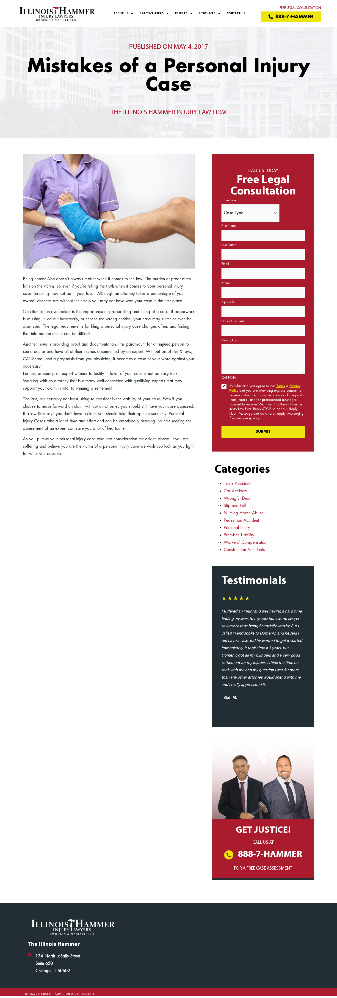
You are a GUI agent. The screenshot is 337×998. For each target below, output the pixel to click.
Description (229, 340)
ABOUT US (120, 13)
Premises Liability (239, 535)
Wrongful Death (238, 498)
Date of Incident (234, 321)
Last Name (230, 245)
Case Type (230, 200)
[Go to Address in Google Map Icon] (30, 955)
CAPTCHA (228, 378)
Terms (280, 386)
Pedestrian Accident (242, 520)
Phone (227, 283)
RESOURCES (207, 13)
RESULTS (181, 13)
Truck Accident (237, 484)
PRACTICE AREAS (152, 13)
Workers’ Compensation (245, 542)
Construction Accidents (244, 550)
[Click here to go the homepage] (57, 13)
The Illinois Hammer (54, 944)
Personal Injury (237, 528)
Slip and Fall (235, 506)
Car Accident (235, 491)
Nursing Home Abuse (243, 513)
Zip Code (229, 302)
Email (226, 264)
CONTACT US (236, 13)
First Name (230, 226)
